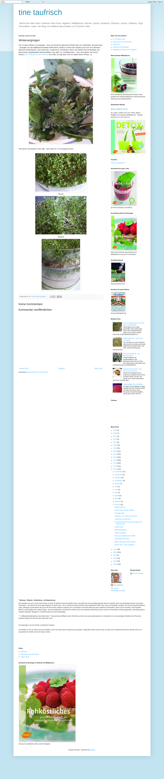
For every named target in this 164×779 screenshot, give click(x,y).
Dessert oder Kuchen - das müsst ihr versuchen (132, 370)
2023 (115, 436)
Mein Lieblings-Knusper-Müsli (125, 542)
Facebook (116, 44)
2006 (115, 564)
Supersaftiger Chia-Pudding (133, 384)
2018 (115, 451)
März (117, 498)
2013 (115, 466)
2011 (115, 549)
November (119, 475)
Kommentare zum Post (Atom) (37, 372)
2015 (115, 460)
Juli (116, 486)
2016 (115, 457)
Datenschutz (24, 657)
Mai (116, 492)
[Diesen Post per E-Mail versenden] (51, 296)
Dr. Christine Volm (119, 39)
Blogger (92, 750)
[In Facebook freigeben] (58, 296)
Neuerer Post (23, 368)
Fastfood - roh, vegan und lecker (126, 516)
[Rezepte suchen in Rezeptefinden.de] (136, 573)
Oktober (118, 478)
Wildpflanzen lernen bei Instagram (125, 50)
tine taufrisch (40, 12)
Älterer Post (98, 368)
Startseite (61, 368)
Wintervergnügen (121, 530)
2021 (115, 442)
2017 (115, 454)
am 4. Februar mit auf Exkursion (36, 54)
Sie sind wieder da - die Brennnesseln (131, 354)
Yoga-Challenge (120, 533)
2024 (115, 433)
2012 (115, 469)
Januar (117, 504)
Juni (116, 490)
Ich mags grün (120, 513)
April (117, 496)
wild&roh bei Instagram (121, 47)
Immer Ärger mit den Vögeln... (125, 510)
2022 (115, 439)
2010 (115, 552)
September (119, 481)
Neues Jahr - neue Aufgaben (125, 545)
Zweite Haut (119, 527)
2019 (115, 448)
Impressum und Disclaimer (29, 654)
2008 (115, 558)
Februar (118, 501)
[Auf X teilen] (56, 296)
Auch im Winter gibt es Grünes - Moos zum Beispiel (134, 324)
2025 (115, 430)
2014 (115, 463)
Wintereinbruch (120, 507)
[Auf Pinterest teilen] (61, 296)
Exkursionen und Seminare (122, 42)
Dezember (119, 472)
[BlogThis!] (53, 296)
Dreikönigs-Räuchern (122, 539)
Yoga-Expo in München (123, 519)
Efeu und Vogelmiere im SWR (125, 536)
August (117, 484)
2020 (115, 445)
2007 (115, 561)
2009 (115, 555)
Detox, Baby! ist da (119, 109)
